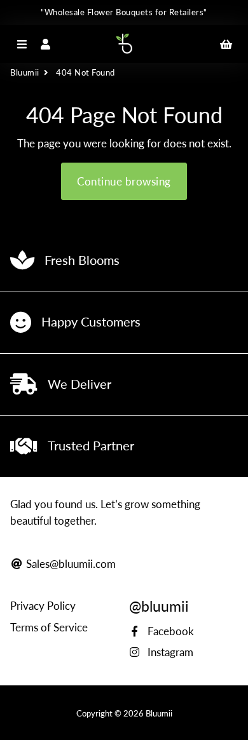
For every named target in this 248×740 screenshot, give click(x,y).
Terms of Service (49, 627)
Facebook (169, 631)
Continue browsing (124, 181)
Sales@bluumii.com (70, 563)
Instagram (169, 652)
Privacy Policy (43, 605)
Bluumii (24, 72)
